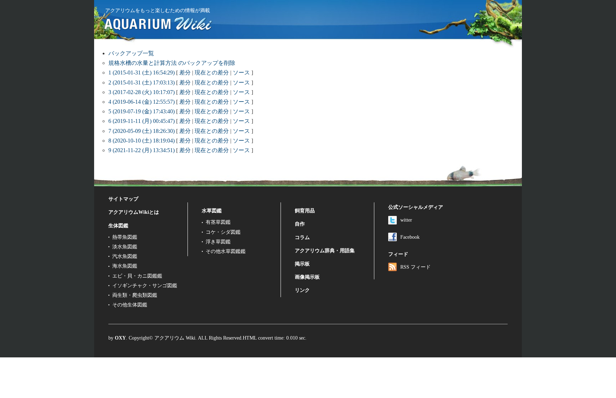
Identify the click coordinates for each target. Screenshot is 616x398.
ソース (241, 72)
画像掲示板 (307, 277)
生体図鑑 (118, 225)
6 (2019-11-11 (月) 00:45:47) (141, 121)
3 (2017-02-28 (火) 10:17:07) (141, 92)
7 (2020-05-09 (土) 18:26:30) (141, 131)
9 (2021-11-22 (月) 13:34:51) (141, 150)
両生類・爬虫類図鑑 (134, 295)
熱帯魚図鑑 (124, 237)
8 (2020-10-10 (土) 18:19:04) (141, 141)
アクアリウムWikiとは (133, 212)
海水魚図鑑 (124, 266)
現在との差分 (212, 72)
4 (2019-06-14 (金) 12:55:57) (141, 102)
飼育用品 (305, 210)
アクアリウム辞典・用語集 (325, 250)
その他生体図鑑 (129, 304)
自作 (300, 224)
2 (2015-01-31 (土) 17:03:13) (141, 82)
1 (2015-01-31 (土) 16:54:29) (141, 72)
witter (406, 220)
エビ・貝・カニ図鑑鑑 (137, 276)
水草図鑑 (212, 210)
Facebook (410, 237)
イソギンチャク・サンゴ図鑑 (144, 285)
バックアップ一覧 (131, 53)
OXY (120, 338)
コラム (302, 237)
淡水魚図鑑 (124, 246)
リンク (302, 290)
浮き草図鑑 (218, 241)
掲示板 (302, 264)
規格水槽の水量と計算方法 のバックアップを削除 (171, 63)
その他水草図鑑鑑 (226, 251)
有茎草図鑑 (218, 222)
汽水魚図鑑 (124, 256)
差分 (185, 72)
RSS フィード (415, 267)
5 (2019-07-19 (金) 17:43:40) (141, 111)
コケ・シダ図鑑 (223, 232)
